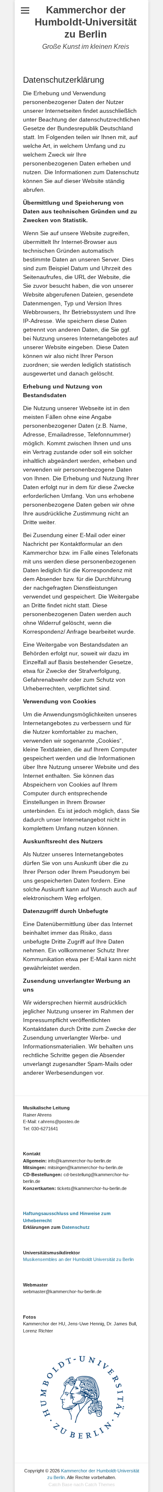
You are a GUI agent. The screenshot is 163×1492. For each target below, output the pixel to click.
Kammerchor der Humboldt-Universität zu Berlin (86, 22)
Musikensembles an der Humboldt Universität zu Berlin (78, 1259)
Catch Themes (100, 1484)
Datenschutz (76, 1227)
